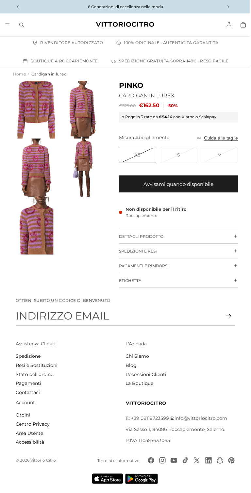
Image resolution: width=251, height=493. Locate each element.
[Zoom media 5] (35, 220)
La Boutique (138, 383)
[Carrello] (240, 25)
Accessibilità (30, 442)
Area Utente (29, 433)
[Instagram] (159, 460)
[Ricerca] (21, 25)
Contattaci (28, 392)
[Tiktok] (182, 460)
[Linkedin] (205, 460)
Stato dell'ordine (34, 374)
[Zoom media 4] (80, 164)
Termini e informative (115, 460)
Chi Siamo (135, 356)
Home (19, 74)
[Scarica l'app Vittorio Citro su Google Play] (141, 478)
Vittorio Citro (43, 460)
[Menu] (7, 24)
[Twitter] (193, 460)
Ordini (23, 415)
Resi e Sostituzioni (37, 365)
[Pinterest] (228, 460)
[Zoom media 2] (80, 109)
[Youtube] (171, 460)
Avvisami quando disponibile (175, 184)
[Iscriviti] (225, 316)
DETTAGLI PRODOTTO (138, 236)
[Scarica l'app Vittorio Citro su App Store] (106, 478)
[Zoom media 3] (35, 164)
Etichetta (127, 280)
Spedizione (28, 356)
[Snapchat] (217, 460)
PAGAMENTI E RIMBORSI (140, 265)
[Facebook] (148, 460)
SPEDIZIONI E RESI (135, 251)
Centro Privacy (33, 424)
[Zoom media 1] (35, 109)
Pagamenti (28, 383)
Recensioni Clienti (144, 374)
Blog (129, 365)
